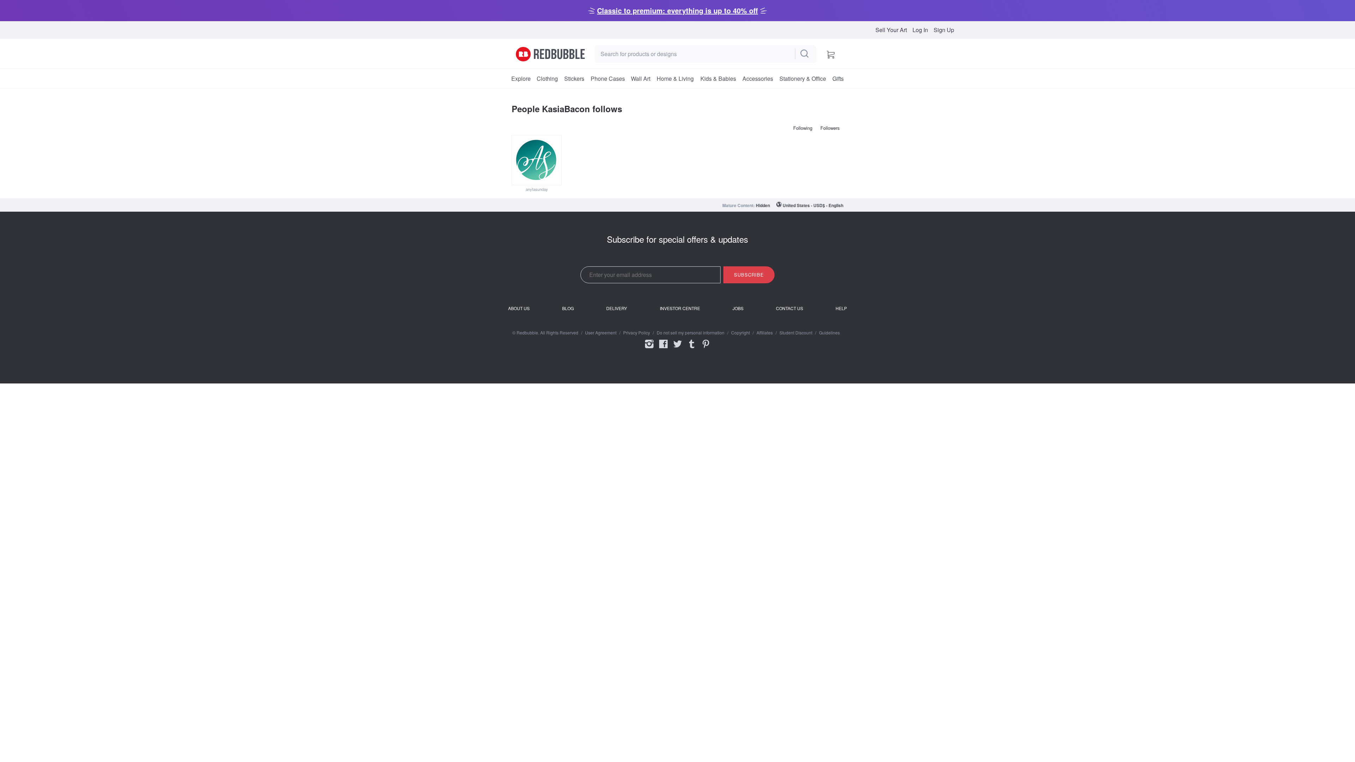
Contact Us (789, 308)
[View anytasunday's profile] (537, 160)
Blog (568, 308)
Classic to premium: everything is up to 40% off (677, 10)
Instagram (649, 348)
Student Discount (795, 332)
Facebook (663, 348)
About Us (519, 308)
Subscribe (749, 274)
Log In (920, 30)
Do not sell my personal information (690, 332)
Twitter (677, 348)
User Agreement (600, 332)
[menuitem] (521, 79)
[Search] (805, 54)
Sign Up (944, 30)
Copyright (740, 332)
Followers (830, 128)
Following (802, 128)
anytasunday (537, 189)
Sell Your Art (891, 30)
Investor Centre (680, 308)
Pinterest (705, 348)
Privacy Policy (636, 332)
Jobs (738, 308)
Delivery (616, 308)
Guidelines (829, 332)
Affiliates (765, 332)
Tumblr (691, 348)
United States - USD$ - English (813, 205)
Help (841, 308)
